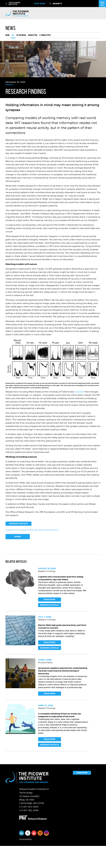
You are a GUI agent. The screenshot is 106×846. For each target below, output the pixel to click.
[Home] (19, 13)
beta (36, 530)
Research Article (18, 524)
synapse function (12, 530)
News (11, 28)
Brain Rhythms (52, 530)
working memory (27, 530)
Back (7, 4)
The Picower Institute (22, 3)
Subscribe (81, 773)
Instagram (40, 833)
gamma (42, 530)
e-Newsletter (45, 35)
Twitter (27, 833)
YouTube (34, 833)
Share (17, 536)
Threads (46, 833)
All (13, 35)
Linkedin (21, 833)
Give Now (39, 3)
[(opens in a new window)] (35, 818)
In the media (21, 35)
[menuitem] (8, 35)
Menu (102, 5)
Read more (49, 599)
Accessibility (25, 839)
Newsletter (32, 35)
